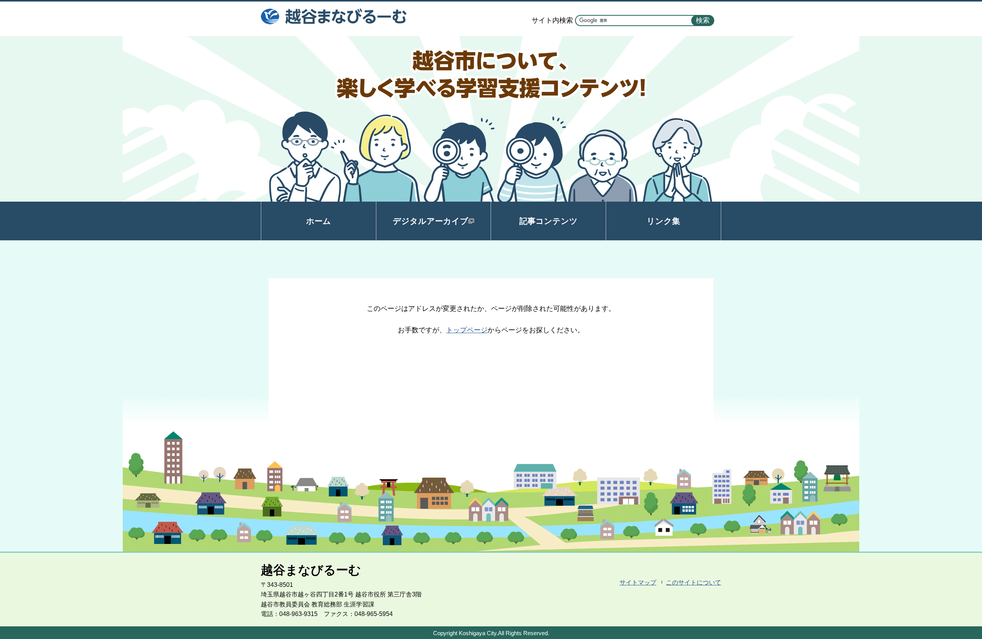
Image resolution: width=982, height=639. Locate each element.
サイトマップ (638, 582)
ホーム (318, 221)
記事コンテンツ (548, 221)
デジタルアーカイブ (430, 221)
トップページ (467, 330)
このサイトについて (693, 582)
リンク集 (663, 221)
